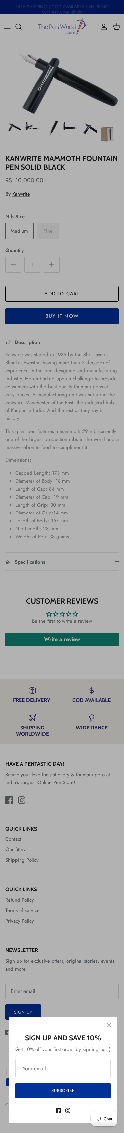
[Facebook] (58, 1110)
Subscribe (63, 1090)
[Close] (109, 1025)
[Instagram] (67, 1110)
